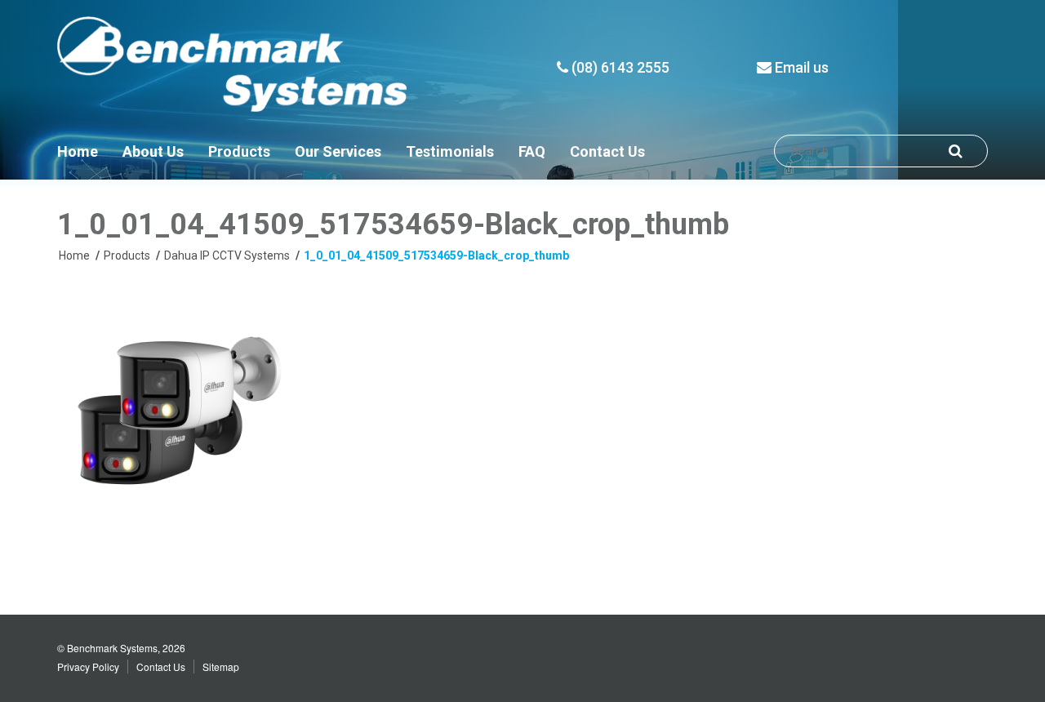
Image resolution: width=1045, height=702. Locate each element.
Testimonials (450, 151)
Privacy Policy (88, 666)
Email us (800, 67)
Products (239, 151)
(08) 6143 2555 (618, 67)
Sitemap (220, 666)
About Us (153, 151)
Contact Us (607, 151)
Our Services (338, 151)
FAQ (531, 151)
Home (77, 151)
